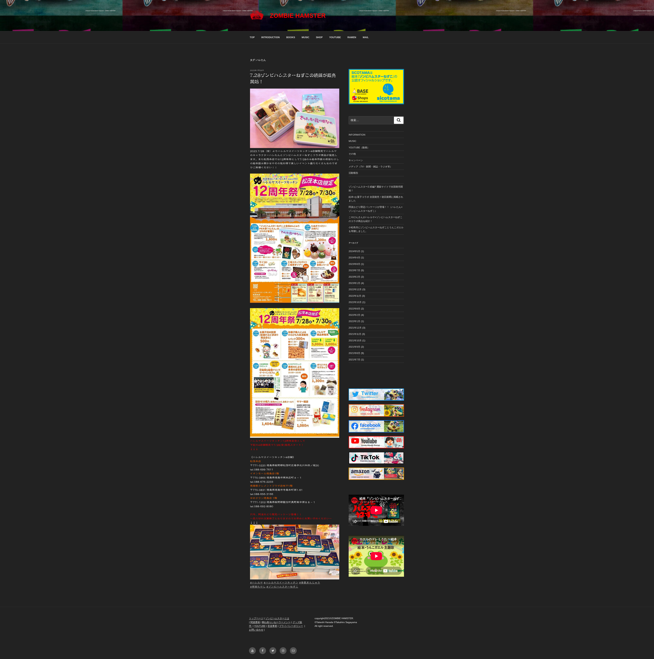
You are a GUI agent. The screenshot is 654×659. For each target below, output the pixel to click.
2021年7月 (354, 359)
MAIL (366, 37)
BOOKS (290, 37)
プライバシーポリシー (291, 626)
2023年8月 (354, 264)
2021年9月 (354, 346)
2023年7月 (354, 270)
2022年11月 (355, 295)
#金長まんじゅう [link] (309, 582)
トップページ (256, 618)
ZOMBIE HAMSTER (298, 15)
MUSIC (305, 37)
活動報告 (353, 173)
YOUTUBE (335, 37)
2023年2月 (354, 276)
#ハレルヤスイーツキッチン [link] (281, 582)
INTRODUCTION (270, 37)
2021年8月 (354, 353)
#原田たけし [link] (258, 586)
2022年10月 (355, 302)
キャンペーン (356, 160)
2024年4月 (354, 257)
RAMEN (351, 37)
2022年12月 (355, 289)
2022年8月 (354, 308)
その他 (352, 153)
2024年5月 (354, 251)
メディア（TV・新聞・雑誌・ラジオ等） (370, 166)
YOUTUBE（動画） (359, 147)
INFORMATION (357, 134)
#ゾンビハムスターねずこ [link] (282, 586)
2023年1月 (354, 283)
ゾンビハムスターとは (277, 618)
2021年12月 (355, 327)
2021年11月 (355, 334)
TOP (252, 37)
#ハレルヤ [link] (256, 582)
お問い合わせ (256, 629)
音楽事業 (272, 626)
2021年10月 (355, 340)
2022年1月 (354, 321)
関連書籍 (255, 622)
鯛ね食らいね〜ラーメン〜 (276, 622)
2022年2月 (354, 315)
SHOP (319, 37)
